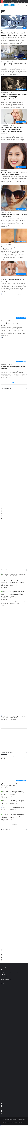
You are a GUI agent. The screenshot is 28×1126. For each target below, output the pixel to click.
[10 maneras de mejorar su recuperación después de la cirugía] (5, 818)
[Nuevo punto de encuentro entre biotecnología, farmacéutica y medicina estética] (5, 595)
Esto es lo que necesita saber (17, 574)
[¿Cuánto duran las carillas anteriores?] (5, 810)
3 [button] (1, 513)
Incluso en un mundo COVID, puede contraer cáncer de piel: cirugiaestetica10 (14, 97)
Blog (2, 969)
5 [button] (1, 518)
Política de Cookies (5, 977)
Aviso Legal (3, 967)
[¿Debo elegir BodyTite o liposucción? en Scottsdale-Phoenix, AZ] (5, 794)
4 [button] (1, 516)
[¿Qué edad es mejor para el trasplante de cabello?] (5, 803)
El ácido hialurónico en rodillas (18, 602)
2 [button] (1, 511)
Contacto (3, 974)
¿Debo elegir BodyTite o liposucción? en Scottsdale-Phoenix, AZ (17, 793)
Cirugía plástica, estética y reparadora (10, 972)
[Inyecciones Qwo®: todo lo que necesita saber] (5, 719)
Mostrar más (14, 726)
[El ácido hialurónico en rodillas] (5, 657)
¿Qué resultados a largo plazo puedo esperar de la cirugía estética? (18, 582)
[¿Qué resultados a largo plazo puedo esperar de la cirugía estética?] (5, 585)
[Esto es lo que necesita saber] (5, 576)
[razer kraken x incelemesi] (14, 1125)
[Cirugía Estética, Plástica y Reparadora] (10, 5)
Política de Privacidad (6, 979)
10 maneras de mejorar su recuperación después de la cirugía (17, 816)
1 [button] (1, 508)
